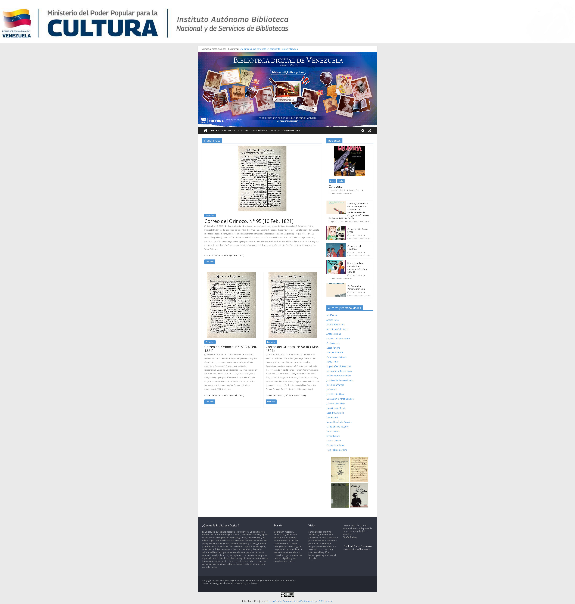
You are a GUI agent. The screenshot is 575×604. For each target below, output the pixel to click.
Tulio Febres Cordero (336, 449)
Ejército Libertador (304, 230)
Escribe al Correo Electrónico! (358, 546)
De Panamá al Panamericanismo (356, 287)
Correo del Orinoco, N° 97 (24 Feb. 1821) (230, 348)
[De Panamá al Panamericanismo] (336, 284)
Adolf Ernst (331, 315)
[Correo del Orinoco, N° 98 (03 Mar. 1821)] (292, 273)
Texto (340, 181)
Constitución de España (257, 230)
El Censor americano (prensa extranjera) (245, 234)
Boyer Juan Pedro (305, 226)
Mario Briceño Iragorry (337, 426)
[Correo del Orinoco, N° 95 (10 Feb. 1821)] (262, 147)
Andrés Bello (332, 319)
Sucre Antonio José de (306, 245)
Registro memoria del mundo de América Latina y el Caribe (229, 381)
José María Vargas (335, 384)
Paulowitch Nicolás (277, 241)
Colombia (284, 362)
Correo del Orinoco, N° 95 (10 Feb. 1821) (248, 221)
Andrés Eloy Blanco (335, 324)
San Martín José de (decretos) (216, 385)
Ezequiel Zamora (334, 352)
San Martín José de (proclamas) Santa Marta (266, 245)
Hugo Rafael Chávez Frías (338, 366)
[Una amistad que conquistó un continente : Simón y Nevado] (336, 261)
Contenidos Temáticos (251, 130)
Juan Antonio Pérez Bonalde (340, 398)
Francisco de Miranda (336, 357)
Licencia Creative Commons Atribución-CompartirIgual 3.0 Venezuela (299, 601)
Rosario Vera (354, 190)
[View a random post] (369, 130)
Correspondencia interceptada (281, 230)
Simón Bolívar (333, 436)
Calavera (335, 186)
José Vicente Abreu (335, 394)
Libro (332, 181)
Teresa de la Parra (335, 445)
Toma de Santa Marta (282, 389)
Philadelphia (291, 241)
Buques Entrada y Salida (214, 230)
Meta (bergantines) (230, 241)
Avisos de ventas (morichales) (257, 226)
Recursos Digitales (222, 130)
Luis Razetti (332, 417)
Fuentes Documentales (284, 130)
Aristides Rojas (333, 333)
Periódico (210, 215)
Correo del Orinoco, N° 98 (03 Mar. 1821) (292, 348)
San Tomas (290, 245)
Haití (309, 234)
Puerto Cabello (304, 241)
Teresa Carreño (334, 440)
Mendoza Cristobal (212, 241)
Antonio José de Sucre (337, 329)
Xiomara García (234, 226)
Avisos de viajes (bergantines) (284, 226)
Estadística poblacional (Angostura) (279, 234)
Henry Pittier (332, 361)
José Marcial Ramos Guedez (340, 380)
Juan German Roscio (336, 408)
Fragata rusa (300, 234)
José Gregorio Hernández (338, 375)
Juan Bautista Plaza (335, 403)
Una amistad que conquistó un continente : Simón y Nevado (357, 267)
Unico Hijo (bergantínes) (302, 389)
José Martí (331, 389)
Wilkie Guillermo (211, 249)
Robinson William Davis (301, 385)
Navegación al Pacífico (287, 377)
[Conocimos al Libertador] (336, 244)
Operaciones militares (258, 241)
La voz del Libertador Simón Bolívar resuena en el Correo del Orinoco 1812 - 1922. (258, 237)
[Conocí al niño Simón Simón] (336, 227)
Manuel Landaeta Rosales (339, 422)
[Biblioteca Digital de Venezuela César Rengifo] (287, 53)
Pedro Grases (333, 431)
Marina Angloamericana (304, 237)
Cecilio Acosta (333, 343)
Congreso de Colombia (236, 230)
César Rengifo (333, 347)
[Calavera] (349, 147)
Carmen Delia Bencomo (338, 338)
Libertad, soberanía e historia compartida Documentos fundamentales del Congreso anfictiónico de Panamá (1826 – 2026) (349, 211)
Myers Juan (243, 241)
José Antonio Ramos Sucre (339, 371)
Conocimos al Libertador (252, 48)
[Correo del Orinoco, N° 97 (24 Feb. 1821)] (231, 273)
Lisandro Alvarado (335, 412)
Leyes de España (242, 373)
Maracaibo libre (303, 373)
